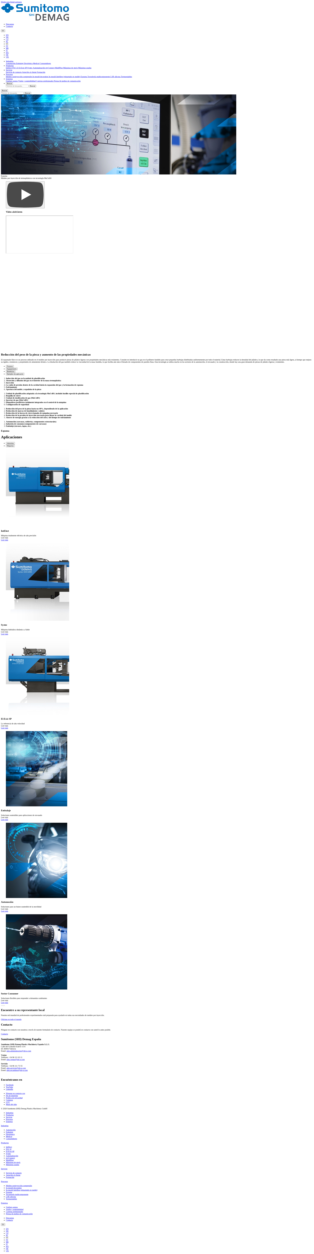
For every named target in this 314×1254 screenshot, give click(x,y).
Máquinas (10, 446)
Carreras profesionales (45, 81)
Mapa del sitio (11, 1104)
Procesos (9, 74)
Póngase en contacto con (15, 1093)
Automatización (39, 68)
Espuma (84, 77)
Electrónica (28, 63)
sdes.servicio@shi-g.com (16, 1068)
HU (7, 53)
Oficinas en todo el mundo (11, 1019)
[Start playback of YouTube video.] (25, 194)
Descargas (10, 24)
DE (7, 37)
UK (7, 57)
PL (7, 42)
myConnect (50, 68)
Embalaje (20, 63)
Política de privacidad (14, 1098)
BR (7, 48)
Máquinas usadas (84, 68)
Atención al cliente (29, 72)
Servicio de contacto (14, 72)
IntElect (9, 68)
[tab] (10, 366)
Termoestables (126, 77)
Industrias (9, 61)
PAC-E (15, 68)
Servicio (9, 70)
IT (7, 50)
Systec (30, 68)
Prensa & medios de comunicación (67, 81)
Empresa (9, 79)
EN (7, 35)
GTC (8, 1102)
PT (7, 46)
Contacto (9, 26)
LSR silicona (115, 77)
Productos (10, 66)
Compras (9, 1100)
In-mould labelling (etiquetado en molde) (65, 77)
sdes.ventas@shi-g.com (16, 1059)
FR (7, 55)
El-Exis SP (23, 68)
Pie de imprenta (12, 1096)
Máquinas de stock (70, 68)
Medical (36, 63)
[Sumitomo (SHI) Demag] (35, 20)
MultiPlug (59, 68)
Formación (41, 72)
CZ (7, 39)
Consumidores (45, 63)
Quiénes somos (12, 81)
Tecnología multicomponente (98, 77)
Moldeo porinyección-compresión (19, 77)
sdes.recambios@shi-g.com (17, 1070)
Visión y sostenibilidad (27, 81)
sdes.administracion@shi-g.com (19, 1051)
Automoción (11, 63)
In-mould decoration (41, 77)
